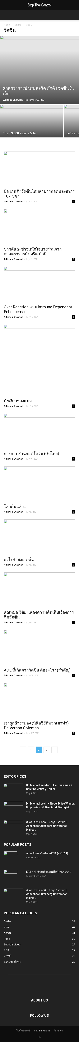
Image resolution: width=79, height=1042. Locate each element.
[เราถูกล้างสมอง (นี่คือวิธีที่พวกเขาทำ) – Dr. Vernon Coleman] (39, 700)
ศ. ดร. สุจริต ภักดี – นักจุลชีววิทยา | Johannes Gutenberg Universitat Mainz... (46, 825)
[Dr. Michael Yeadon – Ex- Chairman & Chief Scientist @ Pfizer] (13, 790)
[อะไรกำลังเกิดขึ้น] (39, 537)
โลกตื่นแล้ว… (15, 506)
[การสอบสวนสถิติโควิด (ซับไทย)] (39, 431)
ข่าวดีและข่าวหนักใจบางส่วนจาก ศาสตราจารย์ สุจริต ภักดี (33, 251)
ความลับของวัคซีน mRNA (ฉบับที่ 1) (47, 853)
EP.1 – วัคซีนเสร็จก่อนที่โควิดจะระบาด (48, 871)
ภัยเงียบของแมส (18, 401)
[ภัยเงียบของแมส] (39, 360)
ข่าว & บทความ (42, 1030)
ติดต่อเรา (58, 1030)
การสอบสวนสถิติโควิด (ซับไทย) (31, 453)
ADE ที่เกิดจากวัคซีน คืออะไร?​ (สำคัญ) (37, 670)
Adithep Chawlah (13, 99)
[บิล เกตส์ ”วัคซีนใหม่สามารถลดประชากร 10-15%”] (39, 169)
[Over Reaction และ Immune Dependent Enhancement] (39, 284)
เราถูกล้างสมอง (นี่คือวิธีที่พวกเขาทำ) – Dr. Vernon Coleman (38, 725)
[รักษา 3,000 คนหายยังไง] (31, 128)
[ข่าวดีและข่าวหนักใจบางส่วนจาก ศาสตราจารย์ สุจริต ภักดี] (39, 226)
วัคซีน (18, 24)
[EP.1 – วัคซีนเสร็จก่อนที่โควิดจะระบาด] (10, 876)
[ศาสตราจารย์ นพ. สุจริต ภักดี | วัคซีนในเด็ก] (39, 70)
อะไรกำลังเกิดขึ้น (19, 559)
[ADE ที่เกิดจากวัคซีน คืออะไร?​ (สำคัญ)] (39, 647)
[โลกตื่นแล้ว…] (39, 484)
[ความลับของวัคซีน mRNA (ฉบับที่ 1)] (10, 858)
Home (7, 24)
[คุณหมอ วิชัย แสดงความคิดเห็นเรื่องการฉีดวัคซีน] (39, 590)
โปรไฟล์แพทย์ (23, 1030)
